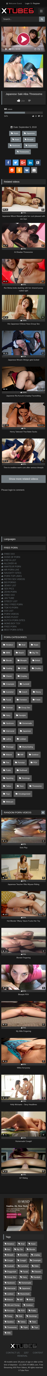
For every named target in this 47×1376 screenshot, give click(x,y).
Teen (22, 786)
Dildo (36, 1266)
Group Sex (25, 708)
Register (36, 3)
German (9, 708)
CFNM (23, 668)
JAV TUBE (9, 598)
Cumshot (9, 692)
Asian (16, 133)
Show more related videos (23, 478)
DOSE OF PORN (12, 557)
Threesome (24, 152)
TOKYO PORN (11, 608)
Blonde (9, 660)
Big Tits (35, 653)
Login (27, 3)
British (37, 660)
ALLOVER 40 (10, 563)
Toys (8, 794)
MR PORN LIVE (11, 570)
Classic (9, 676)
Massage (10, 747)
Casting (9, 668)
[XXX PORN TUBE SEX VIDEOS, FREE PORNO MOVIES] (19, 11)
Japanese (31, 133)
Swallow (10, 1322)
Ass (8, 1249)
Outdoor (35, 755)
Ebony (38, 692)
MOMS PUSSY (11, 617)
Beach (21, 653)
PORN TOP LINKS (13, 576)
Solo (20, 1316)
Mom (31, 1299)
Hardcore (16, 145)
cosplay (37, 1255)
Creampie (10, 684)
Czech (24, 692)
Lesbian (23, 739)
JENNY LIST (10, 585)
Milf (21, 755)
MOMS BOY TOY (12, 623)
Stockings (26, 778)
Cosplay (23, 676)
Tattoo (8, 786)
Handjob (22, 715)
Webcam (9, 802)
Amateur (9, 645)
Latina (8, 739)
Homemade (27, 723)
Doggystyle (11, 1272)
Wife (9, 1333)
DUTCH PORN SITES (14, 620)
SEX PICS (9, 589)
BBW (8, 653)
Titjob (25, 1327)
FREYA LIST (10, 560)
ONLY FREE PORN (13, 604)
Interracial (10, 731)
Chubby (38, 668)
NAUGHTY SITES (12, 573)
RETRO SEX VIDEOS (14, 579)
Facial (8, 700)
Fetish (37, 700)
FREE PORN (10, 627)
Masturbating (27, 747)
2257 (26, 1353)
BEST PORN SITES (13, 630)
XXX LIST (8, 611)
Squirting (9, 778)
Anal (23, 645)
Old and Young (13, 1305)
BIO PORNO (10, 582)
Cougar (10, 1260)
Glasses (37, 1272)
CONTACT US (13, 1353)
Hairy (8, 715)
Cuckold (26, 684)
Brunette (23, 1255)
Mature (9, 755)
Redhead (23, 770)
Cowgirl (23, 1260)
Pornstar (21, 762)
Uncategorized (24, 794)
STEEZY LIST (10, 601)
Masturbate (25, 1294)
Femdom (23, 700)
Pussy (9, 1316)
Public (8, 770)
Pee (7, 762)
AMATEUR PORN (12, 566)
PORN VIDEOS (11, 614)
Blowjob (30, 139)
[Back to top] (39, 1368)
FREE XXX (9, 554)
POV (35, 762)
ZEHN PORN (10, 592)
